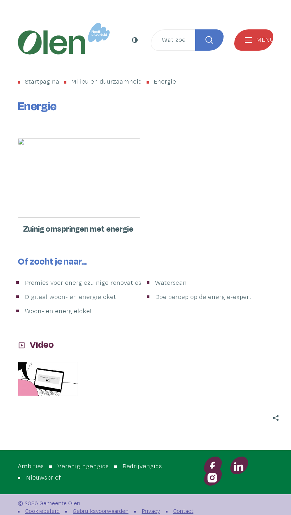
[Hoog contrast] (135, 40)
